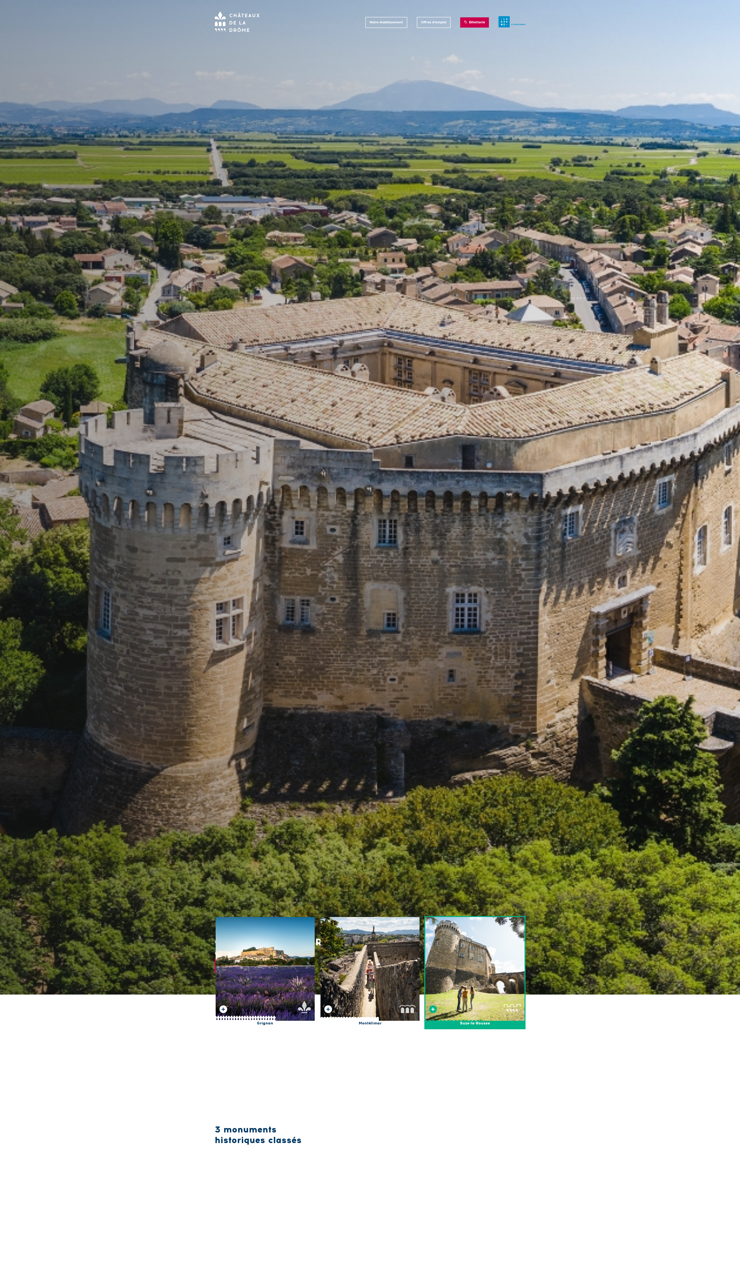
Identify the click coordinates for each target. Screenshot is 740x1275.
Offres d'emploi (433, 22)
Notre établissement (386, 22)
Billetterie (477, 22)
